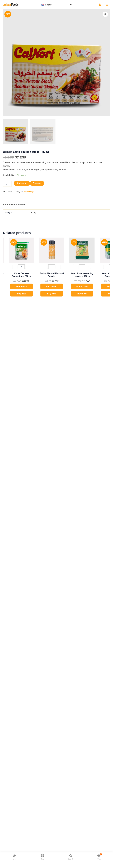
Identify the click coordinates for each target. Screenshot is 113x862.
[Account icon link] (100, 4)
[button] (105, 14)
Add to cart (22, 183)
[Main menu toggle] (107, 5)
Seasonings (29, 191)
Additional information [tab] (14, 204)
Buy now (37, 183)
